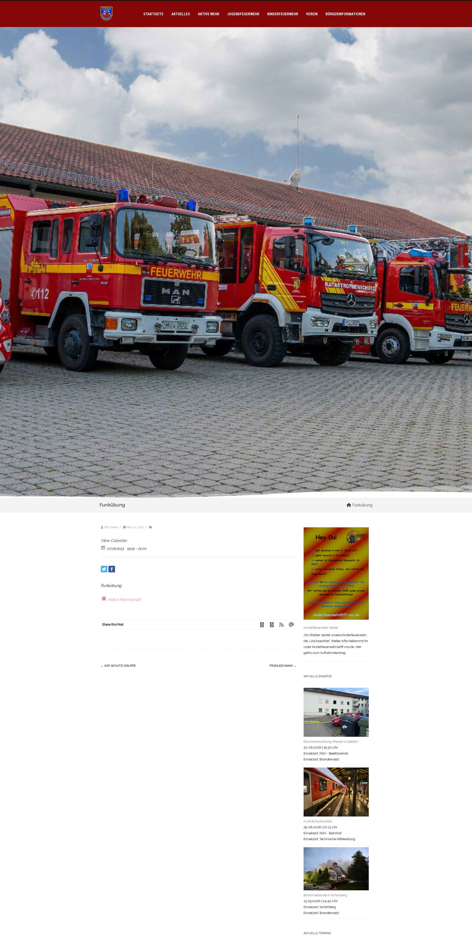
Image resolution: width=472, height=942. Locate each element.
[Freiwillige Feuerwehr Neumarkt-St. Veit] (106, 25)
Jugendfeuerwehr (243, 14)
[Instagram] (272, 624)
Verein (312, 14)
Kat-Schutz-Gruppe (118, 665)
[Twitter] (104, 569)
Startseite (153, 14)
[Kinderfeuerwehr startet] (336, 574)
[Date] (103, 547)
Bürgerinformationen (345, 14)
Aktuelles (180, 14)
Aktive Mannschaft (124, 599)
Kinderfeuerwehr (282, 14)
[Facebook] (111, 569)
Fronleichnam (282, 665)
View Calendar (114, 540)
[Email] (291, 624)
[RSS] (281, 624)
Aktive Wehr (208, 14)
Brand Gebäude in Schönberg (325, 895)
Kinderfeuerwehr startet (321, 627)
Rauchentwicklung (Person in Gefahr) (331, 741)
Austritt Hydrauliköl (318, 821)
